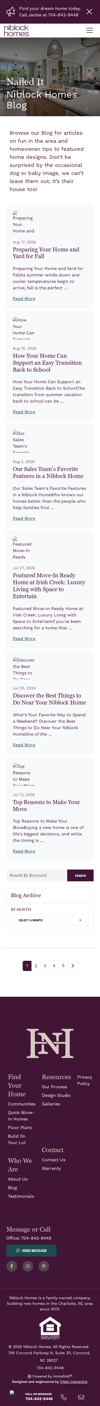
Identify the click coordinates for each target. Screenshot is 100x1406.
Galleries (51, 1104)
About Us (17, 1179)
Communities (21, 1104)
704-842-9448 (36, 1238)
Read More (24, 298)
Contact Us (53, 1160)
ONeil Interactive (73, 1382)
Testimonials (21, 1196)
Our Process (54, 1087)
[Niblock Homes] (50, 1043)
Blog (12, 1187)
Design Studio (56, 1095)
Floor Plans (20, 1127)
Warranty (51, 1168)
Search (80, 875)
